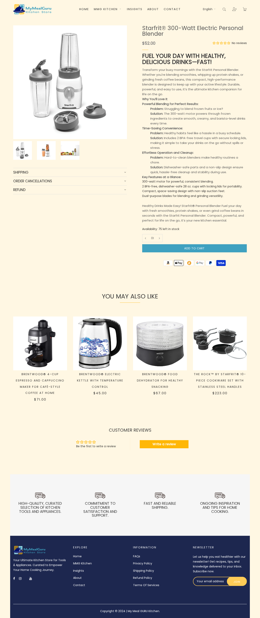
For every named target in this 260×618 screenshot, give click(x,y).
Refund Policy (142, 578)
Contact (172, 9)
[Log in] (231, 7)
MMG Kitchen (106, 9)
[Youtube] (30, 578)
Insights (134, 9)
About (153, 9)
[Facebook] (14, 578)
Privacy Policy (142, 563)
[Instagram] (20, 578)
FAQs (136, 556)
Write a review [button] (164, 444)
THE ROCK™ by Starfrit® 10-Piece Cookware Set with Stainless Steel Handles (220, 380)
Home (84, 9)
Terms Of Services (146, 585)
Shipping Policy (143, 571)
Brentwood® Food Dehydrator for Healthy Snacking (160, 380)
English (208, 9)
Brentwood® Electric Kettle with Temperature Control (100, 380)
